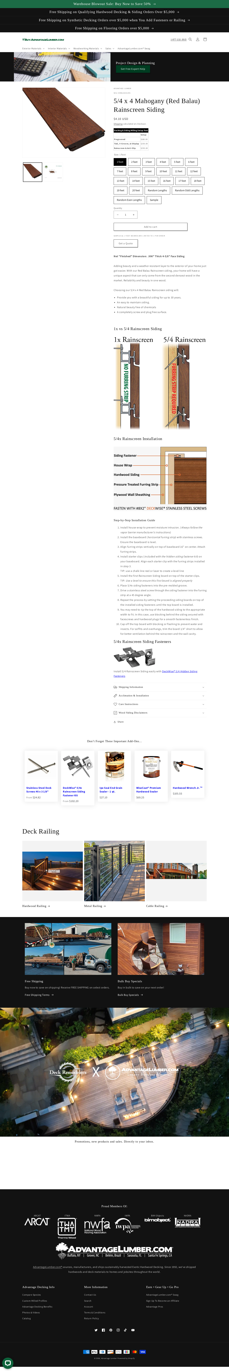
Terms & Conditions (94, 1312)
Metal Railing (93, 906)
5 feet (177, 161)
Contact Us (90, 1294)
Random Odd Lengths (187, 189)
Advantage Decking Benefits (37, 1306)
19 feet (120, 189)
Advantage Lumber (109, 1358)
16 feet (166, 180)
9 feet (148, 170)
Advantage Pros (154, 1306)
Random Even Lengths (129, 199)
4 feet (163, 161)
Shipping (118, 123)
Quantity (118, 208)
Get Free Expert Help (133, 68)
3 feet (149, 161)
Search (88, 1300)
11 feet (178, 170)
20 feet (136, 189)
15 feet (151, 180)
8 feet (134, 170)
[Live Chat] (7, 1363)
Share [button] (121, 721)
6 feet (191, 161)
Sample (154, 199)
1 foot (120, 161)
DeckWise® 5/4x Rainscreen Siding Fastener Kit (74, 791)
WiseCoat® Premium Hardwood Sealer (148, 789)
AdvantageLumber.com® (47, 1267)
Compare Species (31, 1294)
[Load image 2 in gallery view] (53, 172)
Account (88, 1306)
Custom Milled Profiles (34, 1300)
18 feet (197, 180)
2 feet (134, 161)
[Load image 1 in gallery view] (32, 172)
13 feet (120, 180)
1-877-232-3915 (179, 39)
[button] (33, 48)
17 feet (182, 180)
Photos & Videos (31, 1312)
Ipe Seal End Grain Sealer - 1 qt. (111, 789)
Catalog (26, 1318)
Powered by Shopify (126, 1358)
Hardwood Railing (34, 906)
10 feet (163, 170)
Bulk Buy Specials (128, 995)
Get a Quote (126, 243)
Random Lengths (157, 189)
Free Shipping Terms (37, 995)
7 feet (120, 170)
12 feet (194, 170)
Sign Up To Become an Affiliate (162, 1300)
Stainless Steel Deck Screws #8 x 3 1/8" (39, 789)
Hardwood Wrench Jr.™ (188, 788)
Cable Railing (155, 906)
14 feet (136, 180)
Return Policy (91, 1318)
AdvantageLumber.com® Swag (162, 1294)
